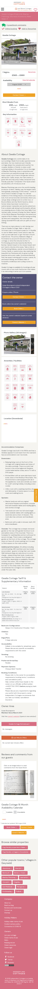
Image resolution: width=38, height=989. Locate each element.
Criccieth (6, 882)
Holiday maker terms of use (13, 922)
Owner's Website (18, 322)
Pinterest (11, 963)
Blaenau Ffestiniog (9, 877)
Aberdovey (7, 868)
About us (7, 903)
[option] (17, 344)
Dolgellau (17, 882)
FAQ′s (6, 940)
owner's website (13, 716)
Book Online (18, 309)
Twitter (10, 960)
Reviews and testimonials (13, 908)
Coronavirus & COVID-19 (12, 926)
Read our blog (9, 905)
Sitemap (7, 913)
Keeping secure (9, 943)
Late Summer (6, 592)
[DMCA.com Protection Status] (9, 966)
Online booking (11, 29)
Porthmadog (7, 891)
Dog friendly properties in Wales (14, 847)
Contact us (8, 910)
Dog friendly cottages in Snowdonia (15, 852)
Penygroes (21, 887)
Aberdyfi (18, 868)
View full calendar (29, 80)
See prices (32, 72)
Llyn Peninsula (7, 887)
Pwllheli (18, 891)
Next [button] (32, 344)
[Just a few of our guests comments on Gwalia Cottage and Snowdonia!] (16, 782)
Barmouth (6, 873)
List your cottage (10, 935)
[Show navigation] (3, 9)
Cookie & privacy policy (12, 924)
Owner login (8, 948)
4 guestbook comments (16, 25)
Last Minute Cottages (24, 8)
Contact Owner (36, 495)
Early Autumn (6, 607)
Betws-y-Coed (19, 873)
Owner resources (10, 945)
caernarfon (24, 877)
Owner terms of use (11, 938)
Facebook (11, 957)
